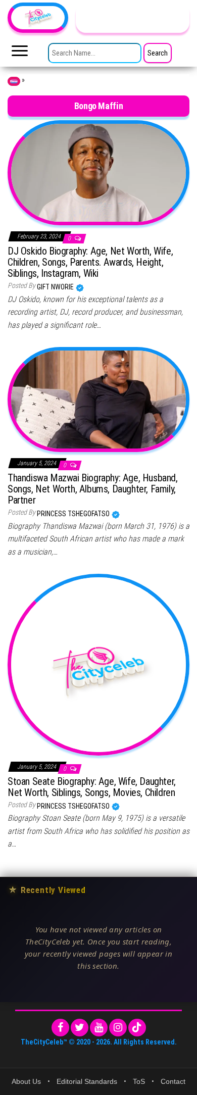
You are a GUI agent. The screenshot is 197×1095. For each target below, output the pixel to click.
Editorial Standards (87, 1081)
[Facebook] (60, 1027)
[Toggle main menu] (20, 53)
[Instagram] (118, 1027)
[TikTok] (137, 1027)
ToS (139, 1081)
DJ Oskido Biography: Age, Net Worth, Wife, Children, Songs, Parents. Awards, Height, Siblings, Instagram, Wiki (90, 262)
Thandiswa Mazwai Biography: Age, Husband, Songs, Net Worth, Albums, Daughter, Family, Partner (93, 489)
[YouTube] (99, 1027)
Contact (173, 1081)
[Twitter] (79, 1027)
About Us (26, 1081)
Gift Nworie (56, 287)
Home (14, 81)
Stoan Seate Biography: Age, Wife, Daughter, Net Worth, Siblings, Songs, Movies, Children (92, 787)
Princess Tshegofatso (74, 514)
